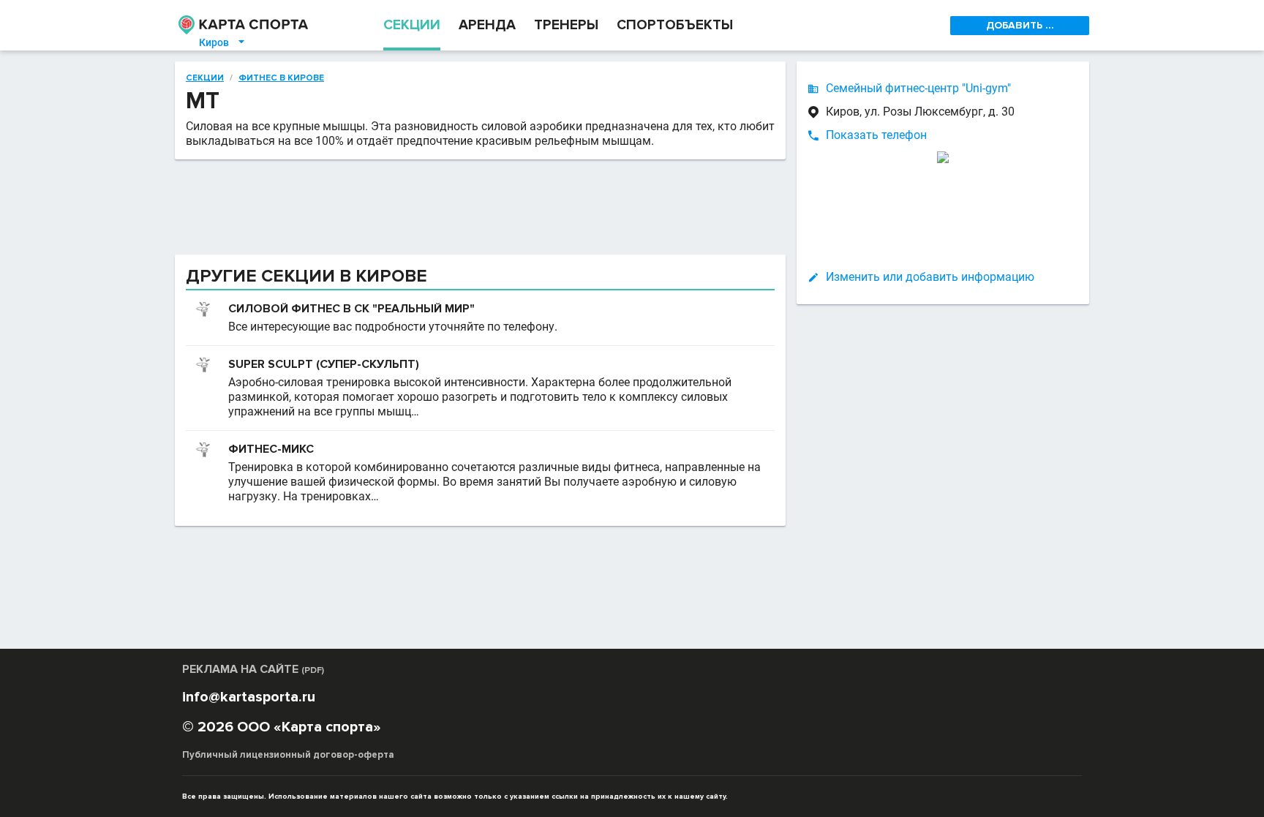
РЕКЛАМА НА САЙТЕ (253, 669)
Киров (223, 42)
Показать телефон (876, 135)
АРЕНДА (487, 25)
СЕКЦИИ (411, 25)
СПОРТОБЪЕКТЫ (675, 25)
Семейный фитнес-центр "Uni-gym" (918, 88)
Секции (205, 78)
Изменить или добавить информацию (930, 277)
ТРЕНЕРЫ (566, 25)
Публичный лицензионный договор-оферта (288, 755)
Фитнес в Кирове (281, 78)
